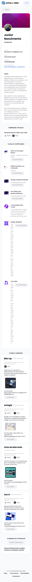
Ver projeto (10, 397)
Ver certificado (17, 159)
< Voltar (6, 10)
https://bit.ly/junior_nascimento (14, 67)
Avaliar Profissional (16, 542)
